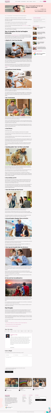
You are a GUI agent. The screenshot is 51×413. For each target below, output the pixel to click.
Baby (16, 1)
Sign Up (45, 1)
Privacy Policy (30, 402)
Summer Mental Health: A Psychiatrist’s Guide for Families (40, 43)
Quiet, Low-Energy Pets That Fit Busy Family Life (41, 27)
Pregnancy (30, 1)
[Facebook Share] (8, 331)
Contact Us (30, 399)
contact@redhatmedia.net (8, 403)
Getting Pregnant (23, 1)
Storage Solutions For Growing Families (38, 388)
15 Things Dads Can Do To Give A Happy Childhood (13, 324)
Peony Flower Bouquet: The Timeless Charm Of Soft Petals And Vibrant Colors (41, 38)
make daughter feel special (16, 266)
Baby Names (18, 1)
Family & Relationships (9, 15)
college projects (7, 66)
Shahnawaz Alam (40, 11)
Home (5, 15)
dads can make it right (25, 25)
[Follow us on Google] (39, 54)
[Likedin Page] (7, 405)
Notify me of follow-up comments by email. (11, 368)
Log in (42, 1)
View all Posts (12, 347)
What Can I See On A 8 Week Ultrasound (12, 326)
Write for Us (30, 400)
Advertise (30, 401)
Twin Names (23, 401)
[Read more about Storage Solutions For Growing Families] (39, 382)
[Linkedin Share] (22, 331)
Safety (23, 399)
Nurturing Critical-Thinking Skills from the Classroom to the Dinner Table (41, 33)
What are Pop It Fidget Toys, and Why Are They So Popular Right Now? (16, 322)
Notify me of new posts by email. (10, 369)
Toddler (28, 1)
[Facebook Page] (5, 405)
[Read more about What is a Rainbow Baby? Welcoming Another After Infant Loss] (25, 382)
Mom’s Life (34, 1)
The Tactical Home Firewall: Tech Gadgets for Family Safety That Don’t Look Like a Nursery (41, 48)
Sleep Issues (23, 400)
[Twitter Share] (15, 331)
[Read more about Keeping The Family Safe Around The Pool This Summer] (11, 382)
